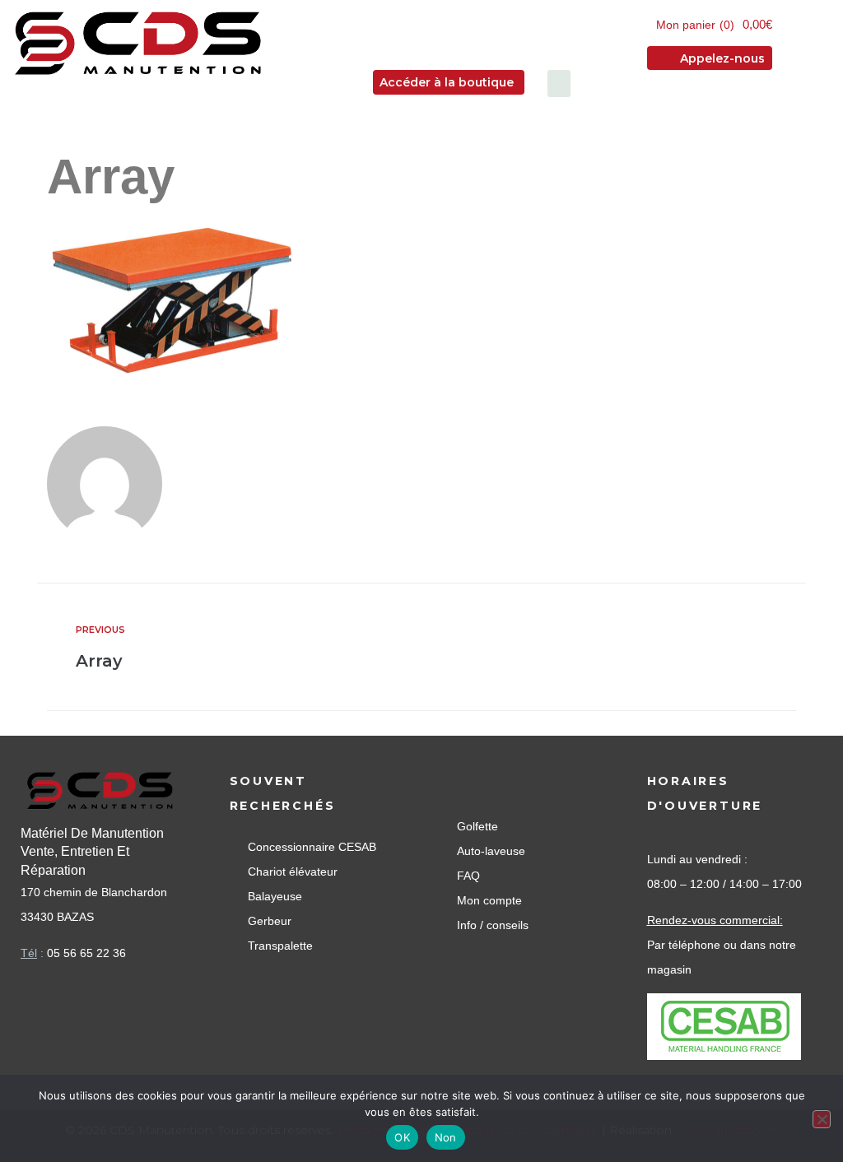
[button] (559, 83)
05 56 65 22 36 (86, 953)
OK (402, 1137)
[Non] (822, 1119)
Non (446, 1137)
